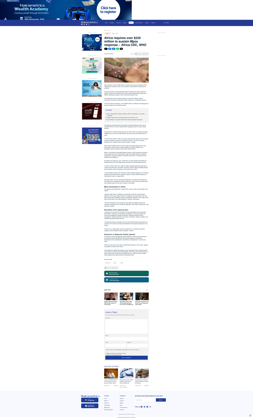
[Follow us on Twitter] (89, 24)
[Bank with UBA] (92, 111)
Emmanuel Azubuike (123, 387)
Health (109, 30)
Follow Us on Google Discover (142, 53)
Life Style (122, 409)
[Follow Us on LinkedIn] (144, 406)
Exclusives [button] (112, 22)
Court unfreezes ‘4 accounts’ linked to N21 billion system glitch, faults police (124, 119)
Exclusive (122, 398)
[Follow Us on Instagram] (147, 406)
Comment (107, 318)
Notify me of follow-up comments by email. (116, 353)
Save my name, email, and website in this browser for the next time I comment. (122, 349)
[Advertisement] (161, 42)
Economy (122, 400)
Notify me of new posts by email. (113, 355)
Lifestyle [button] (147, 22)
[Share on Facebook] (109, 49)
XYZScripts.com (133, 417)
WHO (122, 262)
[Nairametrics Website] (89, 22)
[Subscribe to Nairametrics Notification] (250, 415)
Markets (121, 403)
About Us (106, 400)
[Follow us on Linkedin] (84, 24)
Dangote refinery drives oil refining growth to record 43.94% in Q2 (122, 117)
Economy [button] (118, 22)
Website (129, 342)
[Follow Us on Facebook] (141, 406)
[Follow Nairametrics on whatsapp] (92, 136)
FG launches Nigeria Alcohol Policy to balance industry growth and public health (111, 381)
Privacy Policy (107, 405)
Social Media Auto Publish (121, 417)
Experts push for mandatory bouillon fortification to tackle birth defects (141, 381)
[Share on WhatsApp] (117, 49)
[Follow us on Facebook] (81, 24)
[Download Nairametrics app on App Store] (89, 405)
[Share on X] (106, 49)
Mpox (115, 262)
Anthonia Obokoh (108, 54)
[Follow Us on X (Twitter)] (150, 406)
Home (106, 22)
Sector (121, 405)
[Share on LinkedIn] (113, 49)
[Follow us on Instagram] (86, 24)
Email (107, 342)
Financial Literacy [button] (138, 22)
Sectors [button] (130, 22)
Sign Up (161, 400)
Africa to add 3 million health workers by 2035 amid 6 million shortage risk (126, 381)
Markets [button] (124, 22)
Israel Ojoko (116, 385)
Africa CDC (107, 262)
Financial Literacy (123, 407)
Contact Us (106, 403)
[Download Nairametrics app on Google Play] (89, 400)
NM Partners (107, 407)
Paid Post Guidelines (108, 409)
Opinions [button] (153, 22)
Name (107, 335)
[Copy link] (121, 49)
